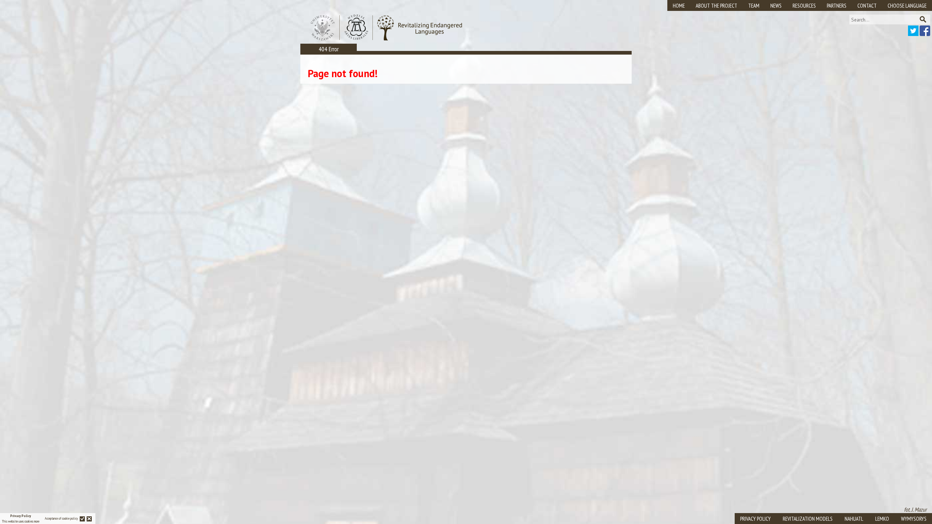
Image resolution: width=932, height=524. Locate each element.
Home (679, 5)
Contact (867, 5)
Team (753, 5)
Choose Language (907, 5)
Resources (804, 5)
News (776, 5)
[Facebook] (925, 33)
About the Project (716, 5)
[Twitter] (913, 33)
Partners (836, 5)
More (36, 521)
